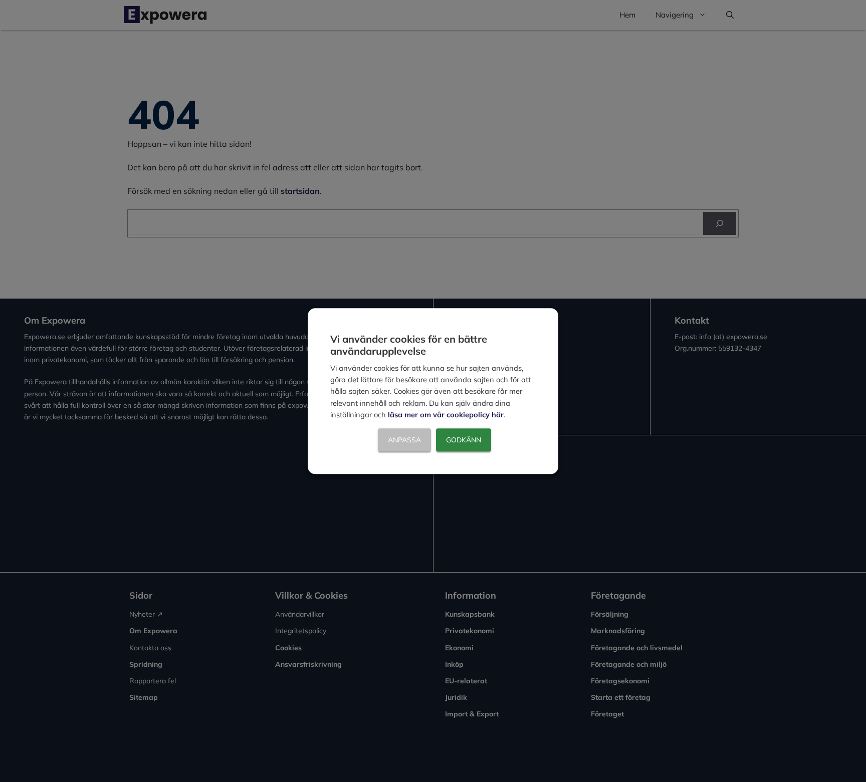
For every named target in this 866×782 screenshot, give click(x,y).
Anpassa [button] (404, 439)
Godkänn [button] (463, 439)
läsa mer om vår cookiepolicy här (446, 415)
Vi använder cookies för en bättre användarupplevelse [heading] (408, 345)
